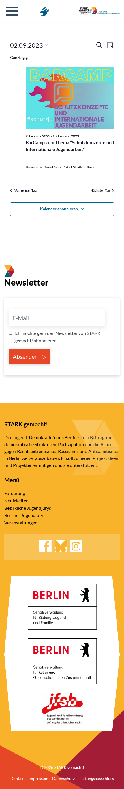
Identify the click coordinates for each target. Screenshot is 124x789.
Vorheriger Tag (25, 190)
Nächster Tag (100, 190)
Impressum (38, 778)
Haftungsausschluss (96, 778)
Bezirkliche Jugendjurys (27, 508)
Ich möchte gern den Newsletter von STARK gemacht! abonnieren (57, 336)
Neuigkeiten (16, 500)
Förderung (14, 493)
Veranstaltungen (20, 522)
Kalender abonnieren (59, 208)
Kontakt (17, 778)
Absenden (26, 356)
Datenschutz (63, 778)
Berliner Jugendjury (23, 515)
